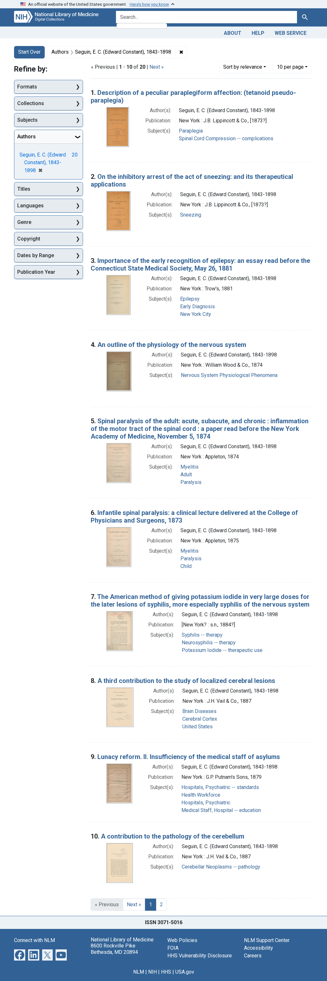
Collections (30, 103)
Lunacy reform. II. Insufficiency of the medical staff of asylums (188, 757)
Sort (242, 67)
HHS (166, 972)
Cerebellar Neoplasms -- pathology (221, 867)
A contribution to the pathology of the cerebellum (172, 836)
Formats (27, 87)
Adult (186, 474)
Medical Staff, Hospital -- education (221, 810)
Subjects (27, 120)
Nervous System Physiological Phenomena (229, 375)
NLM (138, 972)
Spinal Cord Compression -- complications (226, 138)
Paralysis (191, 482)
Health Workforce (200, 795)
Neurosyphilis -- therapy (209, 643)
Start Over (29, 52)
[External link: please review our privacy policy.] (19, 955)
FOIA (173, 948)
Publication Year (36, 272)
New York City (195, 314)
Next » (156, 67)
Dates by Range (35, 255)
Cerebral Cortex (199, 719)
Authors (26, 137)
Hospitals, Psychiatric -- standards (220, 787)
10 (290, 67)
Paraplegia (191, 131)
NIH (152, 972)
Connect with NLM (34, 940)
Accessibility (258, 948)
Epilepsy (190, 299)
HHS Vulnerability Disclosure (199, 956)
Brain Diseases (199, 711)
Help (258, 33)
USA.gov (184, 972)
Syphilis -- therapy (202, 635)
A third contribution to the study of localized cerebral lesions (186, 681)
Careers (253, 956)
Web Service (291, 33)
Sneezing (190, 215)
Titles (23, 189)
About (232, 33)
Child (186, 566)
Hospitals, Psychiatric (205, 803)
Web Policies (182, 940)
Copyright (28, 239)
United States (197, 727)
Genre (24, 222)
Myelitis (189, 467)
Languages (30, 206)
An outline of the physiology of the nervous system (171, 345)
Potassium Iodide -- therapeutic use (222, 650)
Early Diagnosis (197, 306)
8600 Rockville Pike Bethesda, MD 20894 (114, 949)
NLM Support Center (267, 940)
